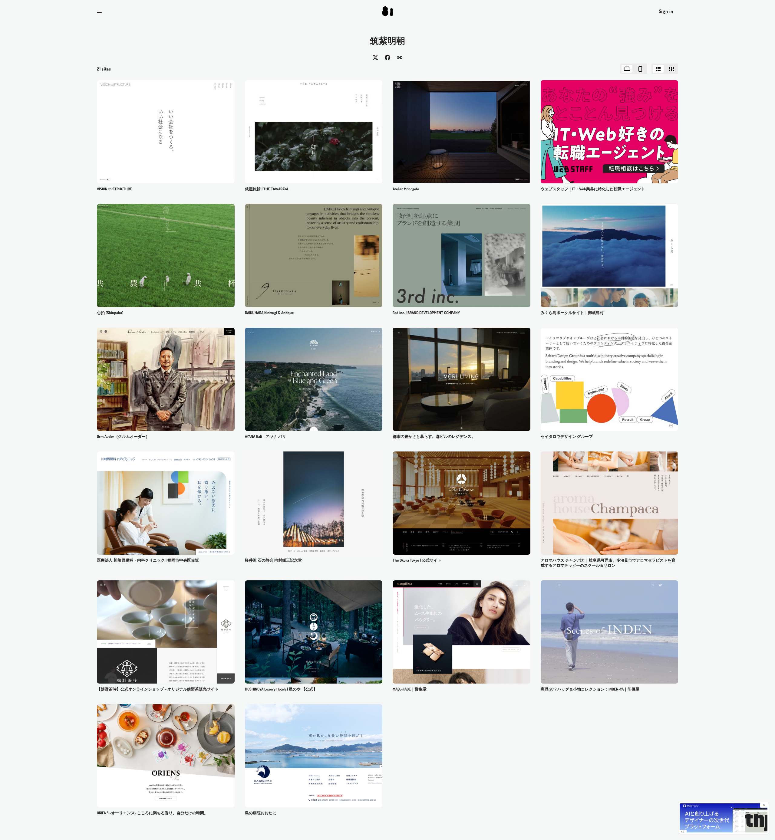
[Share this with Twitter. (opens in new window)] (375, 57)
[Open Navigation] (99, 11)
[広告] (723, 817)
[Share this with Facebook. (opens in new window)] (387, 57)
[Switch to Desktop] (627, 69)
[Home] (387, 11)
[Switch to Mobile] (640, 69)
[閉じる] (764, 805)
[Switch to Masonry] (671, 69)
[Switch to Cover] (658, 69)
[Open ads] (609, 131)
